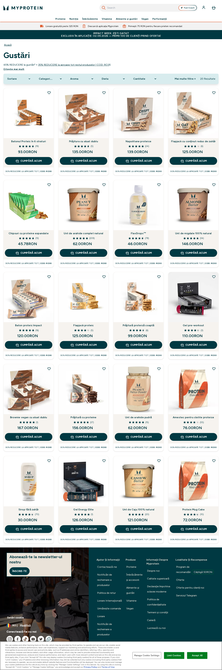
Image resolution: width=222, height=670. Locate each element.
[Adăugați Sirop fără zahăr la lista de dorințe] (49, 460)
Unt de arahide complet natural (83, 233)
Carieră (151, 620)
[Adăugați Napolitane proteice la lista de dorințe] (159, 92)
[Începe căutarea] (103, 8)
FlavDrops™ (138, 233)
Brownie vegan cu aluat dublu (28, 417)
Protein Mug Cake (193, 509)
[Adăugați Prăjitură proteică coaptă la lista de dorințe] (159, 276)
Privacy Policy (90, 667)
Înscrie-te (19, 571)
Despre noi (153, 570)
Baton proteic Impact (28, 325)
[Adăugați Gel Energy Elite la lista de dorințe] (104, 460)
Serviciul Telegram (186, 595)
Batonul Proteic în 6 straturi (28, 141)
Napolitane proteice (138, 141)
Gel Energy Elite (83, 509)
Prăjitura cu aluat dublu (83, 141)
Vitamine (107, 19)
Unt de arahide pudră (138, 417)
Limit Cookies (174, 655)
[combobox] (148, 8)
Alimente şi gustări (126, 19)
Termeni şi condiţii (157, 612)
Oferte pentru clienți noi (190, 587)
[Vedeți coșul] (214, 8)
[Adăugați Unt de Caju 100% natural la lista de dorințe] (159, 460)
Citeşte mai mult (13, 69)
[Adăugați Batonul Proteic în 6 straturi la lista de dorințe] (49, 92)
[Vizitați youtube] (33, 639)
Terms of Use (108, 667)
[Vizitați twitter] (41, 639)
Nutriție (73, 19)
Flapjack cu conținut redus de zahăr (193, 141)
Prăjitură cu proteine (83, 417)
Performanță (159, 19)
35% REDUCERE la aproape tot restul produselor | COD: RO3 (73, 64)
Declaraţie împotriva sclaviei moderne (158, 589)
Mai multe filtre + (185, 78)
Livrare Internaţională (109, 600)
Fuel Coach (189, 8)
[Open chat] (49, 639)
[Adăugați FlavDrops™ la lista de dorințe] (159, 184)
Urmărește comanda (109, 608)
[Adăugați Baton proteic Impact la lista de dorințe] (49, 276)
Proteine (60, 19)
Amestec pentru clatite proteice (193, 417)
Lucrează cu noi (156, 628)
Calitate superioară (158, 578)
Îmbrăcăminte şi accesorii (134, 577)
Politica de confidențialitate (156, 602)
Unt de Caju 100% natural (139, 509)
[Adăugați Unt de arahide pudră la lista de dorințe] (159, 368)
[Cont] (204, 8)
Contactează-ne (107, 566)
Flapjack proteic (83, 325)
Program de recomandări (194, 569)
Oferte (180, 579)
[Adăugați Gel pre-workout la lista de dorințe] (214, 276)
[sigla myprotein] (22, 8)
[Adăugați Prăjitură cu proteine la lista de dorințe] (104, 368)
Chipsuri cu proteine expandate (29, 233)
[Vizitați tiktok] (25, 639)
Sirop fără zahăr (29, 509)
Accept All (197, 655)
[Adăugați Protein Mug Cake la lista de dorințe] (214, 460)
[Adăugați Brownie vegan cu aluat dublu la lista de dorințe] (49, 368)
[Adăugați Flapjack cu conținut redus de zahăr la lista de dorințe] (214, 92)
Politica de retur (106, 592)
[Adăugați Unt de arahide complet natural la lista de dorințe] (104, 184)
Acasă (8, 45)
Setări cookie (15, 617)
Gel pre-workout (193, 325)
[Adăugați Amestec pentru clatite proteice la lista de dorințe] (214, 368)
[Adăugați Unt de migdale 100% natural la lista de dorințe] (214, 184)
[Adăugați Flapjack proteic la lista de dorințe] (104, 276)
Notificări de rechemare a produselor (104, 579)
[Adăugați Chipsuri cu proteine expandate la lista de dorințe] (49, 184)
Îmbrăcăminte (90, 19)
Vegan (145, 19)
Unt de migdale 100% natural (193, 233)
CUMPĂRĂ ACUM (31, 160)
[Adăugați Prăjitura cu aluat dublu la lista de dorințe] (104, 92)
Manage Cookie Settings (146, 655)
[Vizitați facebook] (17, 639)
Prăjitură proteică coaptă (138, 325)
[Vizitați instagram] (10, 639)
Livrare (101, 616)
